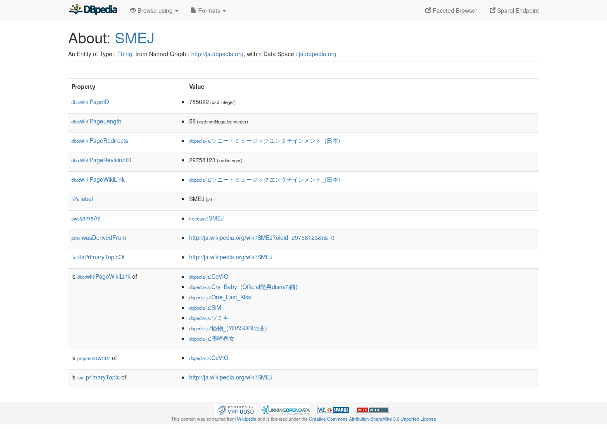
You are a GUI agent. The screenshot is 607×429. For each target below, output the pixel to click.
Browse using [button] (155, 10)
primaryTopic (98, 377)
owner (93, 357)
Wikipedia (246, 418)
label (82, 198)
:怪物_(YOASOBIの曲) (228, 328)
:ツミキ (209, 317)
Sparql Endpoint (517, 10)
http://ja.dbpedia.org (217, 54)
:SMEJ (206, 218)
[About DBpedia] (93, 10)
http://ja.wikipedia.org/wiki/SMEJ (231, 257)
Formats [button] (209, 10)
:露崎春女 (212, 338)
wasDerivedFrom (98, 237)
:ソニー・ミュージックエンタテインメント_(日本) (264, 140)
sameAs (85, 218)
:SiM (205, 307)
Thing (124, 54)
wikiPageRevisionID (101, 160)
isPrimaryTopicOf (98, 257)
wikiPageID (90, 101)
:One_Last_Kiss (220, 297)
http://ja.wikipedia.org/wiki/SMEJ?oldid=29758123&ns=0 (261, 237)
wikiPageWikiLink (98, 179)
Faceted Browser (454, 10)
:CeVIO (208, 276)
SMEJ (134, 36)
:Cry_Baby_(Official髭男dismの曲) (243, 286)
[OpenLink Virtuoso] (235, 408)
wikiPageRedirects (99, 140)
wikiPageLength (96, 121)
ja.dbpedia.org (318, 54)
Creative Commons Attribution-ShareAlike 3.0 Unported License (372, 418)
